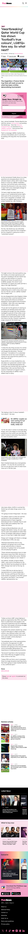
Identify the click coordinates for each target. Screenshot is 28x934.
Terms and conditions (7, 921)
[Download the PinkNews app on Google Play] (16, 893)
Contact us (4, 912)
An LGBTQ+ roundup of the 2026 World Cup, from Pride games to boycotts (18, 737)
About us (3, 906)
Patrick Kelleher (19, 53)
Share (4, 56)
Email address (7, 105)
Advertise (4, 915)
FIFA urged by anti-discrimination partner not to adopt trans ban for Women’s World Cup (18, 728)
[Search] (23, 3)
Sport (3, 26)
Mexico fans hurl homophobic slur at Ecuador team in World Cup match (18, 767)
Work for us (4, 918)
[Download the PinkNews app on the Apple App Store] (5, 893)
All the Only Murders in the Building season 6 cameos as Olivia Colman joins (10, 811)
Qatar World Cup (5, 670)
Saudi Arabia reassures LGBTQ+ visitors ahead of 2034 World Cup (19, 747)
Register (14, 113)
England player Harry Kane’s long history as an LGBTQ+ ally (19, 756)
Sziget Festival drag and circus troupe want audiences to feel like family (10, 875)
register (13, 676)
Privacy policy (5, 924)
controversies (15, 123)
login (7, 676)
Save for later (12, 56)
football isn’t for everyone (9, 130)
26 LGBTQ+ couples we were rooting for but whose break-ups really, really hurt (19, 421)
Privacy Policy (19, 116)
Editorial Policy (5, 909)
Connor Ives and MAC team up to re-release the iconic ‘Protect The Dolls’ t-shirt (10, 843)
